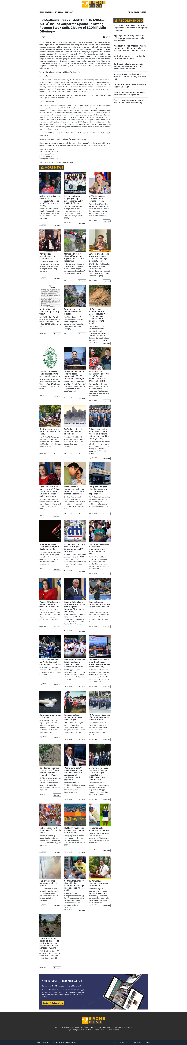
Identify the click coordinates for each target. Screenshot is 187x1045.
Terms (115, 1042)
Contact (147, 1042)
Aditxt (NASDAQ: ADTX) (48, 42)
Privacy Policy (125, 1042)
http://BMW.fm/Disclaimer (96, 145)
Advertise (137, 1042)
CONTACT (69, 12)
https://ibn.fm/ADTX (65, 98)
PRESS (60, 12)
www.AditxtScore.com (81, 91)
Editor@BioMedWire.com (48, 159)
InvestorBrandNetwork (67, 162)
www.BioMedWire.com (47, 154)
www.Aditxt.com (64, 91)
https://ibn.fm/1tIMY (72, 72)
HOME (41, 12)
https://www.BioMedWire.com (75, 139)
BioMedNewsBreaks (71, 108)
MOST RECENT (51, 12)
